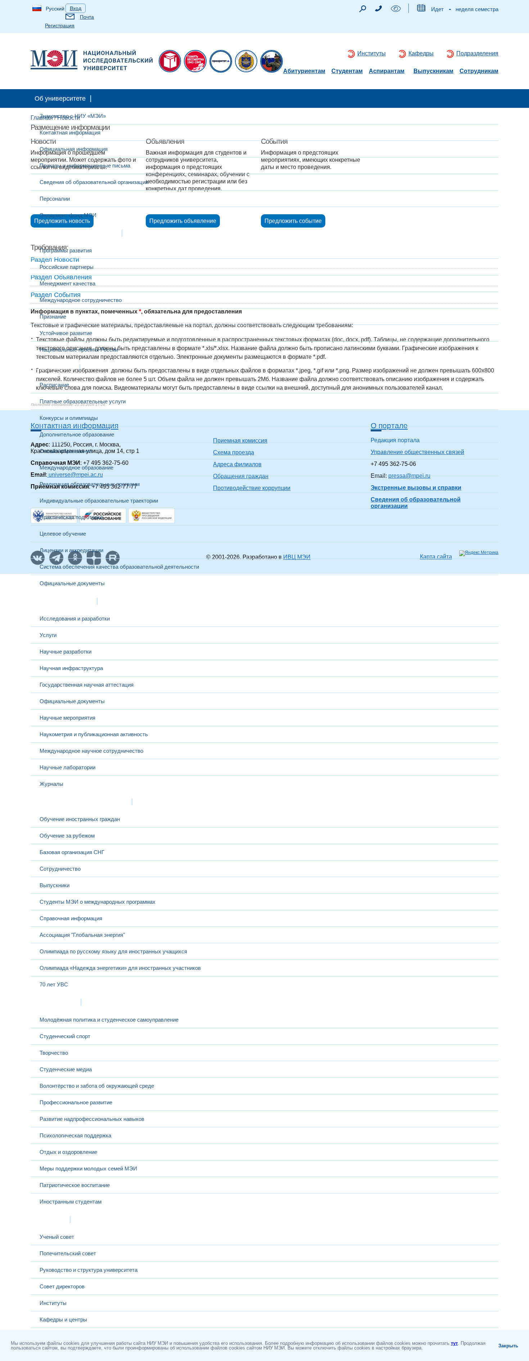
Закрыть (508, 1345)
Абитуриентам (304, 71)
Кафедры (421, 53)
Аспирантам (386, 71)
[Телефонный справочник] (378, 9)
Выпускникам (433, 71)
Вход (75, 8)
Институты (371, 53)
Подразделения (477, 53)
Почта (87, 17)
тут (454, 1343)
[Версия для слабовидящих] (395, 10)
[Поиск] (362, 11)
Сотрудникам (479, 71)
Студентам (347, 71)
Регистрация (59, 25)
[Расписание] (421, 9)
